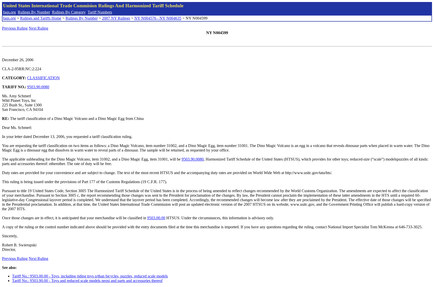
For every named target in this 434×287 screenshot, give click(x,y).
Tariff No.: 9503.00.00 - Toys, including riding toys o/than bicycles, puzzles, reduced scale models (90, 276)
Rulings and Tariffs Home (40, 18)
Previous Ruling (15, 28)
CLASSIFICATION (43, 78)
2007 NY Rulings (116, 18)
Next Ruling (38, 28)
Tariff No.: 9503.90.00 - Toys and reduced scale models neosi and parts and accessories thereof (87, 280)
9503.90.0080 (38, 87)
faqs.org (9, 12)
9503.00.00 (156, 218)
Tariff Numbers (100, 12)
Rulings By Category (69, 12)
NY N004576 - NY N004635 (157, 18)
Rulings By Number (34, 12)
